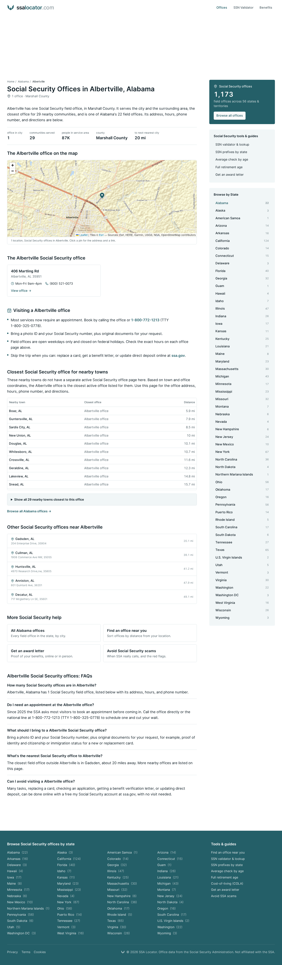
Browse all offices (229, 115)
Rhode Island (119, 914)
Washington (169, 927)
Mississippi (69, 890)
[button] (102, 196)
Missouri (117, 890)
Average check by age (231, 159)
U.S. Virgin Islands (173, 921)
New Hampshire (122, 896)
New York (68, 902)
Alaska (65, 852)
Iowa (14, 877)
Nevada (65, 896)
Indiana (166, 871)
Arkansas (17, 859)
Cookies (40, 952)
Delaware (17, 865)
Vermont (66, 927)
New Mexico (20, 902)
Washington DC (21, 933)
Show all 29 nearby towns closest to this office (49, 499)
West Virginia (70, 933)
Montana (166, 890)
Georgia (117, 865)
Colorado (118, 859)
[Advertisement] (141, 44)
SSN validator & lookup (232, 144)
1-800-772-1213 (145, 320)
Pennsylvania (20, 914)
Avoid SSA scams (223, 896)
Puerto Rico (69, 914)
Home (10, 81)
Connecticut (170, 859)
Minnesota (18, 890)
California (69, 859)
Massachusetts (122, 883)
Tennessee (68, 921)
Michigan (168, 883)
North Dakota (170, 902)
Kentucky (118, 877)
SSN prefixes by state (231, 152)
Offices (221, 7)
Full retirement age (228, 167)
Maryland (68, 883)
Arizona (166, 852)
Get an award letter (229, 174)
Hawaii (15, 871)
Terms (25, 952)
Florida (66, 865)
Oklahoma (118, 908)
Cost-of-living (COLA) (227, 883)
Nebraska (17, 896)
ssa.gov (178, 355)
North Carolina (122, 902)
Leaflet (83, 235)
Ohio (64, 908)
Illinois (115, 871)
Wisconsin (118, 933)
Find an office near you (228, 852)
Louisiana (168, 877)
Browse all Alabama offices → (29, 511)
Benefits (266, 7)
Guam (164, 865)
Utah (13, 927)
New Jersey (169, 896)
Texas (115, 921)
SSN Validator (243, 7)
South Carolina (171, 914)
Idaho (64, 871)
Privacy (12, 952)
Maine (14, 883)
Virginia (116, 927)
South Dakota (20, 921)
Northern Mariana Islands (28, 908)
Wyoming (167, 933)
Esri (101, 235)
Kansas (66, 877)
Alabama (23, 81)
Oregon (166, 908)
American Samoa (122, 852)
